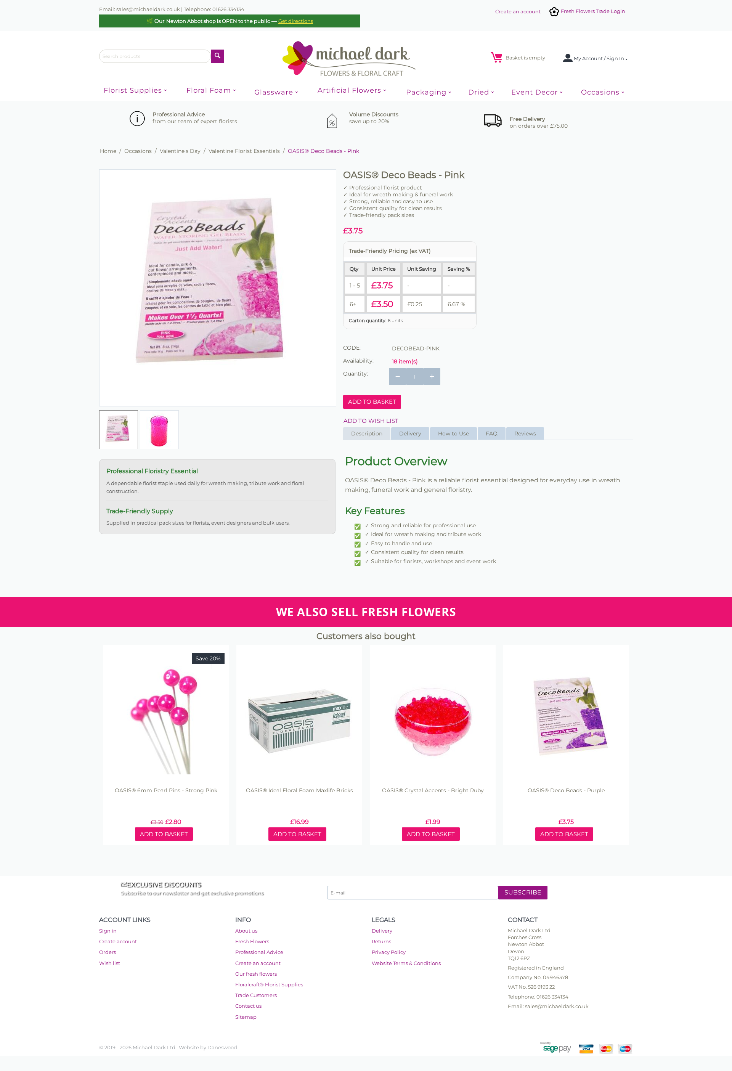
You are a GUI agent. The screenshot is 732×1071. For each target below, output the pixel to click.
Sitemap (246, 1017)
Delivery (382, 931)
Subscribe (522, 892)
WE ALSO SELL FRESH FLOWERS (366, 612)
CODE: (352, 347)
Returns (381, 941)
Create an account (518, 11)
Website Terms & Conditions (406, 963)
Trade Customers (256, 995)
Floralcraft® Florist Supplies (269, 984)
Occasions (138, 151)
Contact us (248, 1006)
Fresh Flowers (252, 941)
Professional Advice (259, 952)
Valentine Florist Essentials (244, 151)
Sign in (108, 931)
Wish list (109, 963)
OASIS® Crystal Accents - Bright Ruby (433, 790)
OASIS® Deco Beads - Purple (566, 790)
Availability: (358, 360)
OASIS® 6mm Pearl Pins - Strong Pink (166, 790)
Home (108, 151)
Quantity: (355, 373)
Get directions (295, 21)
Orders (107, 952)
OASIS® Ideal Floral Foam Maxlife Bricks (299, 790)
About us (246, 931)
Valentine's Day (180, 151)
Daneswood (222, 1047)
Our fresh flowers (256, 974)
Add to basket (372, 401)
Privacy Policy (389, 952)
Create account (118, 941)
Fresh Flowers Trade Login (592, 11)
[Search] (217, 56)
